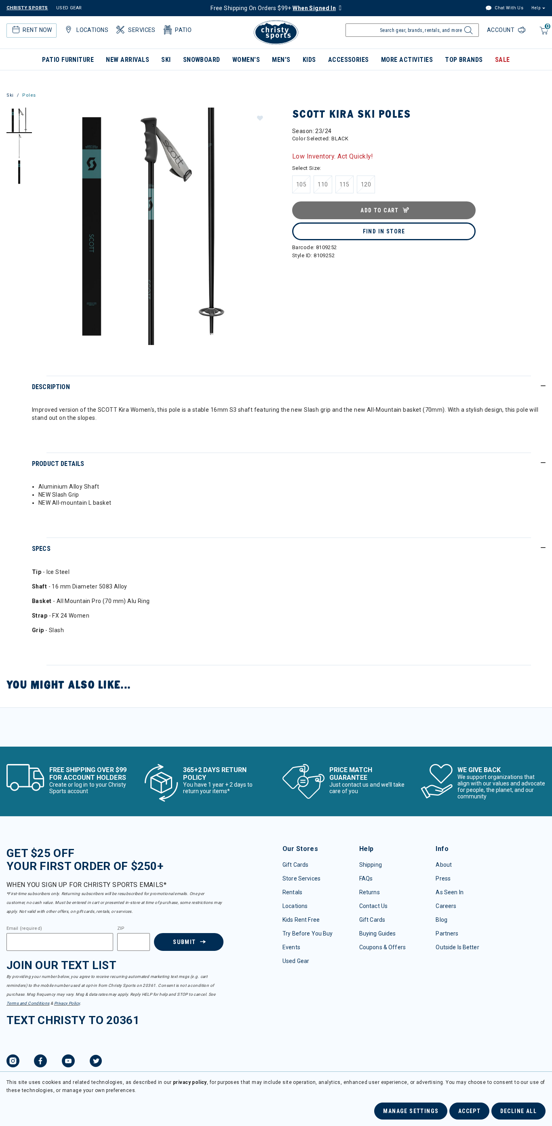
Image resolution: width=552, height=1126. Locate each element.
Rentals (292, 892)
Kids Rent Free (301, 919)
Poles (29, 95)
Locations (295, 906)
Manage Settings (410, 1111)
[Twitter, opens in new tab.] (95, 1062)
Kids (309, 59)
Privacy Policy (67, 1003)
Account (501, 30)
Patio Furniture (68, 59)
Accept (469, 1111)
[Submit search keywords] (467, 32)
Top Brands (464, 59)
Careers (446, 906)
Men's (281, 59)
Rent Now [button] (37, 30)
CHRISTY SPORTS (27, 8)
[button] (260, 118)
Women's (246, 59)
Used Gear (295, 961)
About (444, 864)
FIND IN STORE (384, 231)
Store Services (301, 878)
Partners (447, 933)
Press (443, 878)
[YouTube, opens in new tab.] (68, 1062)
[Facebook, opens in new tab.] (40, 1062)
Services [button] (141, 30)
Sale (502, 59)
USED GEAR (69, 8)
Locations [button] (92, 30)
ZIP (120, 928)
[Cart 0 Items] (543, 34)
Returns (369, 892)
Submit (184, 942)
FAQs (366, 878)
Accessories (348, 59)
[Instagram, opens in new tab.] (12, 1062)
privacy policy (190, 1082)
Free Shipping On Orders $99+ (273, 8)
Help (535, 8)
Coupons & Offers (382, 947)
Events (291, 947)
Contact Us (373, 906)
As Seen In (449, 892)
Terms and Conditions (27, 1003)
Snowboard (201, 59)
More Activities (407, 59)
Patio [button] (183, 30)
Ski (166, 59)
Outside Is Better (457, 947)
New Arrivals (127, 59)
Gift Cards (295, 864)
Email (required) (24, 928)
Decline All (518, 1111)
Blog (441, 919)
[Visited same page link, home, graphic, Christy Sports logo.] (276, 32)
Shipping (370, 864)
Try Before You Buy (307, 933)
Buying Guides (377, 933)
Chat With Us (508, 8)
